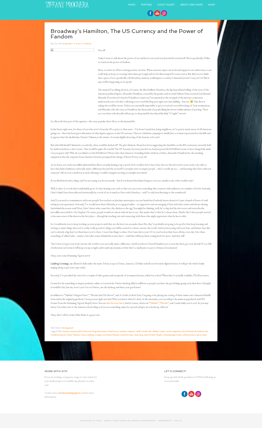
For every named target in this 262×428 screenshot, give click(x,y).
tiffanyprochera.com (67, 4)
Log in (178, 420)
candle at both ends (143, 331)
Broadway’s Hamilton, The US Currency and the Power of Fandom (127, 34)
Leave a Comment (83, 43)
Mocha (164, 303)
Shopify (159, 334)
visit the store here (115, 303)
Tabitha (153, 303)
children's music (158, 331)
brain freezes (113, 331)
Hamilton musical (58, 334)
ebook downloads (189, 331)
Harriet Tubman (73, 334)
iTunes (83, 334)
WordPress (165, 420)
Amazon (65, 331)
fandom (200, 331)
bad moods (86, 331)
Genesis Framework (143, 420)
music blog (138, 334)
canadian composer (126, 331)
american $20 (75, 331)
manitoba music (126, 334)
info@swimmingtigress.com (72, 392)
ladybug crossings (94, 334)
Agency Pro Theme (115, 420)
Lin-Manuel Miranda (110, 334)
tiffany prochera (189, 334)
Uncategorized (67, 327)
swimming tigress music (172, 334)
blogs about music (99, 331)
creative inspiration (173, 331)
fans (206, 331)
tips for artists (201, 334)
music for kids (149, 334)
